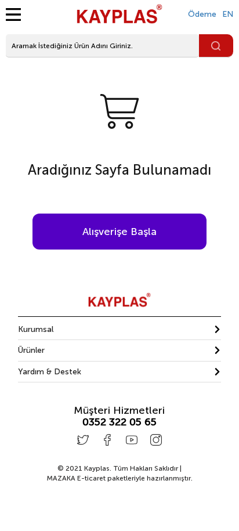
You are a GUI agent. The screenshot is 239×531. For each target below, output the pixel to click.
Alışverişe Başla (119, 231)
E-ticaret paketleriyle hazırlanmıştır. (119, 478)
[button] (120, 329)
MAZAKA (60, 478)
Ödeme (202, 14)
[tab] (120, 329)
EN (227, 14)
